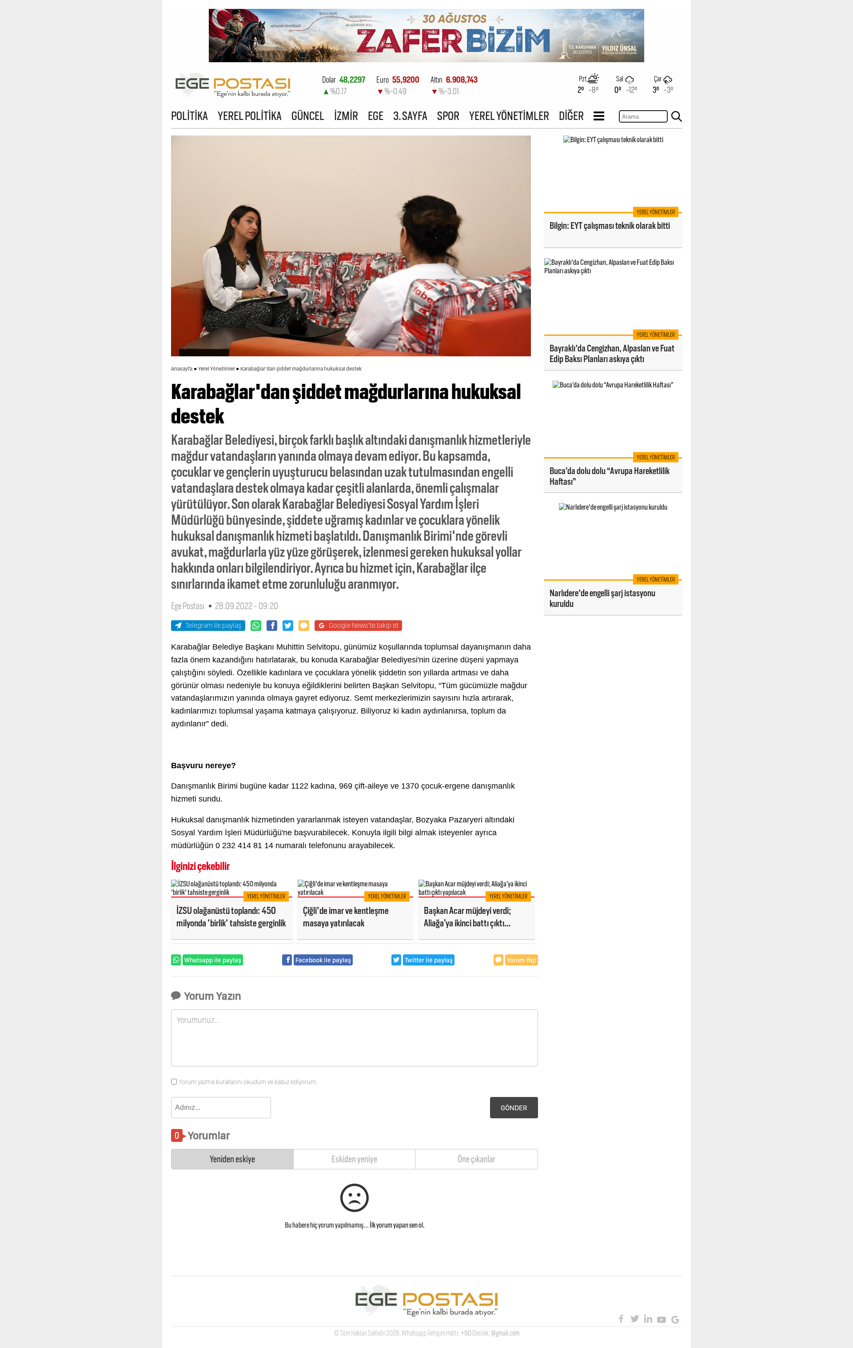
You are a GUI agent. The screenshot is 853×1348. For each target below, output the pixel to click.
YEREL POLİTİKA (250, 116)
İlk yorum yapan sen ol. (397, 1225)
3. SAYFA (410, 116)
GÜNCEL (307, 116)
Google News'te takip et (364, 625)
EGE (375, 116)
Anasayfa (181, 369)
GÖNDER (514, 1108)
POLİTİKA (189, 116)
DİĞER (571, 116)
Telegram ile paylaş (213, 625)
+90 (466, 1333)
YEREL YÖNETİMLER (509, 116)
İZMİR (346, 116)
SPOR (448, 116)
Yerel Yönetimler (216, 369)
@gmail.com (505, 1333)
